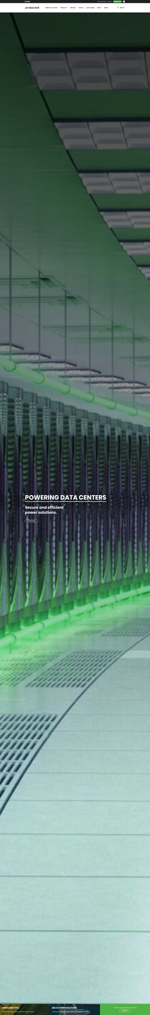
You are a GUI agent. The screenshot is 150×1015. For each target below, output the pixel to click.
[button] (124, 2)
